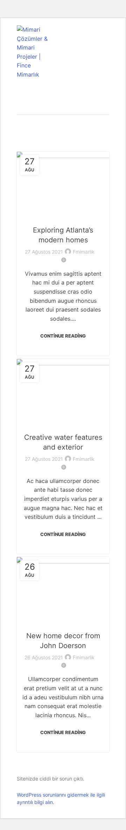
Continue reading (63, 336)
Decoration (63, 216)
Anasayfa (59, 121)
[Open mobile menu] (106, 52)
